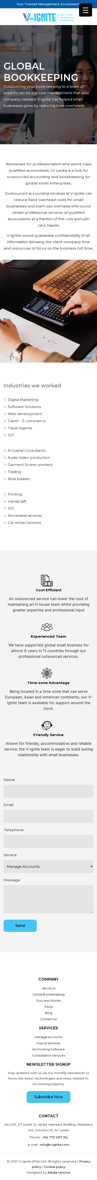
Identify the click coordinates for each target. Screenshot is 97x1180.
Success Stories (48, 1000)
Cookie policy (54, 1167)
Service (10, 855)
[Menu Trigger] (85, 10)
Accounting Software (48, 1049)
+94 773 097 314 (55, 1137)
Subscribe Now (48, 1097)
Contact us (48, 1019)
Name (9, 779)
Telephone (14, 830)
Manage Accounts (48, 1037)
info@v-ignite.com (54, 1144)
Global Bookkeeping (48, 994)
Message (12, 880)
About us (48, 988)
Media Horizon (59, 1172)
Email (9, 805)
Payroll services (48, 1043)
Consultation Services (48, 1055)
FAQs (48, 1007)
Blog (48, 1013)
